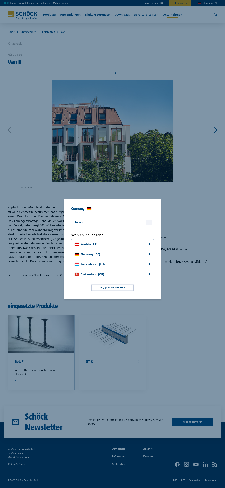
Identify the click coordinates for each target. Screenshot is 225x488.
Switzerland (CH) (92, 274)
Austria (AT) (89, 244)
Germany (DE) (90, 254)
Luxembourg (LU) (93, 264)
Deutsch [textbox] (79, 222)
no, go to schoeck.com (112, 287)
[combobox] (112, 222)
